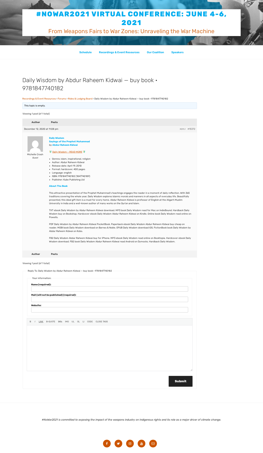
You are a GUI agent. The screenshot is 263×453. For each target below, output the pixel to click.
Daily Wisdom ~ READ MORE (67, 152)
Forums (62, 98)
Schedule (85, 52)
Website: (36, 305)
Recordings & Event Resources (119, 52)
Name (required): (41, 284)
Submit (180, 381)
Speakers (177, 52)
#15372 (191, 129)
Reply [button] (183, 129)
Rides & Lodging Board (80, 98)
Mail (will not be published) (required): (53, 295)
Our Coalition (155, 52)
